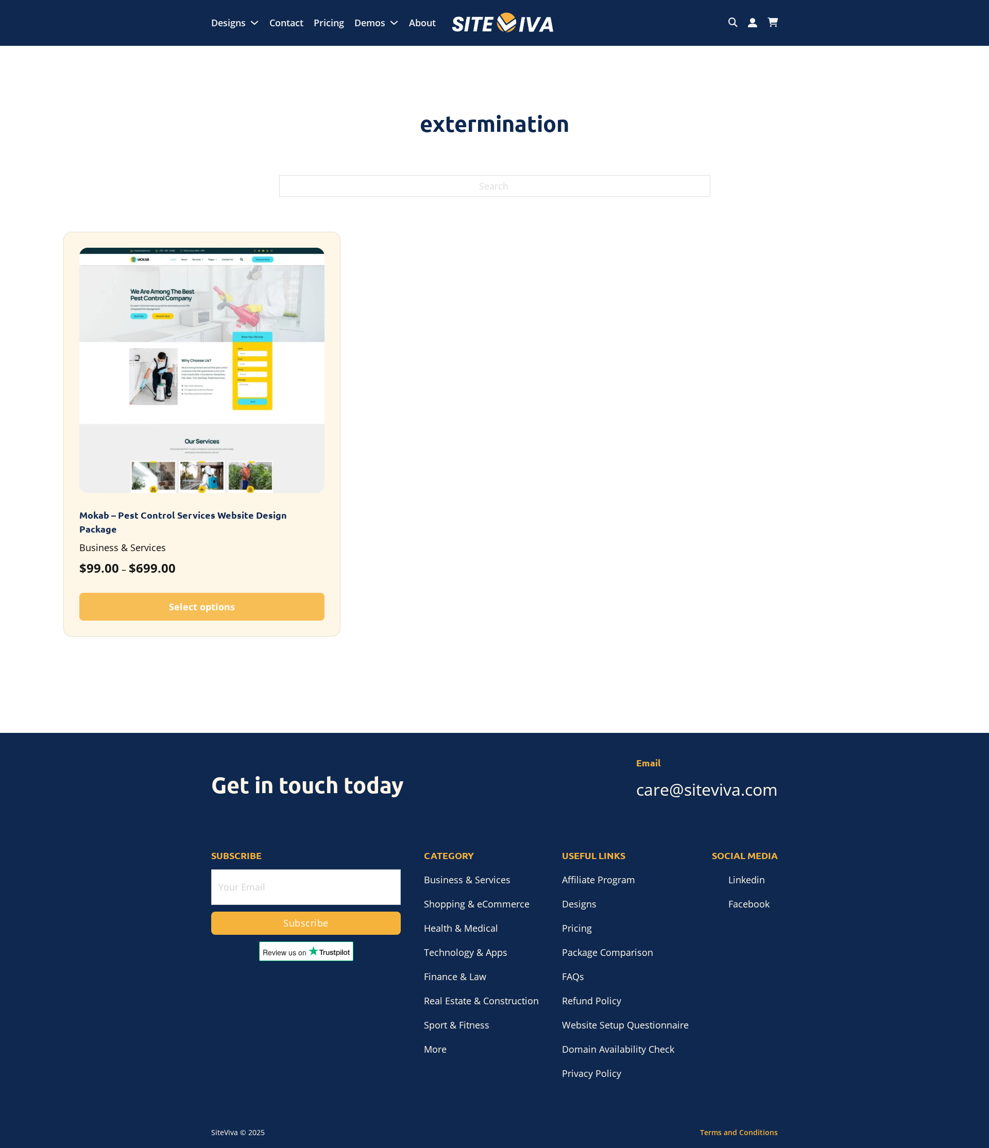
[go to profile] (752, 23)
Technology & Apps (465, 952)
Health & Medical (461, 928)
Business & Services (467, 879)
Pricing (329, 22)
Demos (369, 22)
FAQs (573, 976)
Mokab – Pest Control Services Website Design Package (183, 522)
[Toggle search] (733, 22)
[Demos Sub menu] (394, 22)
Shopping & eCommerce (477, 904)
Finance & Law (455, 976)
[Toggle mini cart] (773, 22)
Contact (286, 22)
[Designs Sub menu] (254, 22)
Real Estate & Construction (481, 1001)
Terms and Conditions (739, 1132)
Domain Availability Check (618, 1049)
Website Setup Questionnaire (625, 1025)
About (422, 22)
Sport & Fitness (456, 1025)
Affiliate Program (598, 879)
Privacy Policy (591, 1073)
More (435, 1049)
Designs (228, 22)
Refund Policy (591, 1001)
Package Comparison (607, 952)
